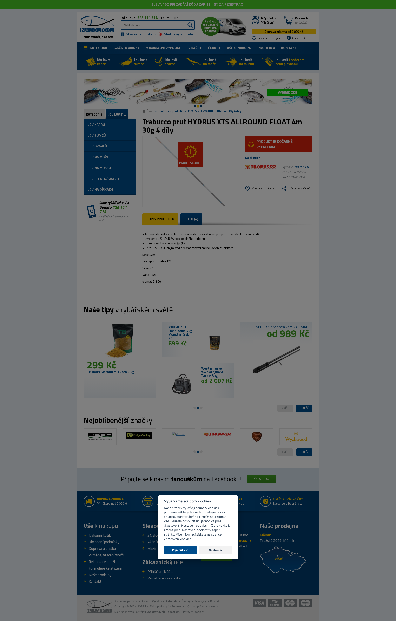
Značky (195, 47)
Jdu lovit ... (117, 114)
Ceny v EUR (298, 38)
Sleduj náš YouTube (178, 34)
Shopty (151, 611)
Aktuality (172, 601)
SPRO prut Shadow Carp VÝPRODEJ (282, 327)
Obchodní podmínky (104, 542)
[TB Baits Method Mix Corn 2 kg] (119, 342)
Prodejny (200, 601)
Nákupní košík (100, 535)
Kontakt (289, 47)
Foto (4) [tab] (191, 219)
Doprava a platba (102, 548)
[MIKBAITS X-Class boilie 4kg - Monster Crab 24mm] (214, 342)
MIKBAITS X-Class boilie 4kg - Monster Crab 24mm (181, 332)
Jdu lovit (103, 62)
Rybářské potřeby (126, 601)
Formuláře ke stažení (105, 568)
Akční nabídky (126, 47)
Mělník (265, 535)
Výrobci (157, 601)
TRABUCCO (301, 167)
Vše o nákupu (239, 47)
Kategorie (99, 47)
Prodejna (266, 47)
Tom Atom (172, 611)
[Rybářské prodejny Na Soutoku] (283, 559)
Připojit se (261, 478)
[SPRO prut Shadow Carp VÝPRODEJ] (276, 356)
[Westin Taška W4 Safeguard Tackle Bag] (181, 383)
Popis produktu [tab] (160, 219)
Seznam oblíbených (269, 38)
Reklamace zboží (102, 561)
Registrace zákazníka (164, 578)
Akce (145, 601)
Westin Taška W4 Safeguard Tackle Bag (212, 372)
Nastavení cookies (193, 611)
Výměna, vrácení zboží (106, 555)
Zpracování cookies (177, 538)
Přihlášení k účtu (160, 571)
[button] (304, 408)
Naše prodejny (100, 575)
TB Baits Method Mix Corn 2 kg (110, 371)
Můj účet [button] (267, 20)
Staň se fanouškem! (140, 34)
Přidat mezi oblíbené (263, 188)
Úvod (149, 111)
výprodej (164, 47)
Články (214, 47)
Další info (251, 157)
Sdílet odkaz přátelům (300, 188)
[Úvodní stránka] (95, 24)
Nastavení (215, 549)
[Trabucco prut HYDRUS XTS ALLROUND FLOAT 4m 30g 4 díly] (190, 171)
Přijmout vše (180, 549)
